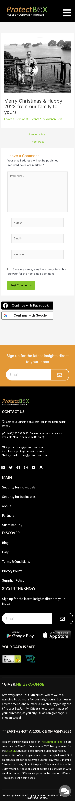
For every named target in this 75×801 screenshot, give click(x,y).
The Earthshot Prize (51, 741)
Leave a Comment (16, 119)
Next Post (37, 141)
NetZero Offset (31, 684)
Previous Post (37, 134)
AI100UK (11, 751)
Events (34, 119)
